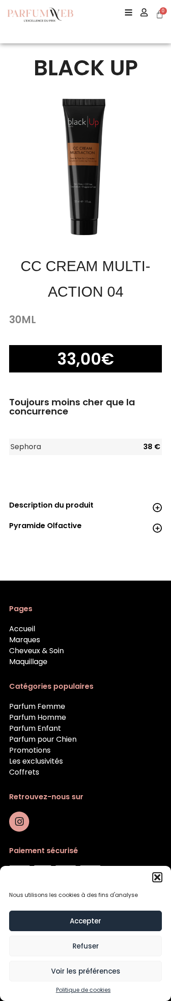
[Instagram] (19, 822)
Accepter (85, 921)
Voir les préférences (85, 971)
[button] (157, 877)
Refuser (86, 946)
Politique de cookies (83, 990)
